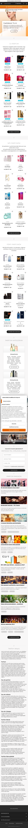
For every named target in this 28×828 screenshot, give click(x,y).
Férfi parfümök (14, 380)
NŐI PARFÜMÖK (14, 367)
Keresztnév (7, 459)
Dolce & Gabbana (16, 357)
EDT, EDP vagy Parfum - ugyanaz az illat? (13, 564)
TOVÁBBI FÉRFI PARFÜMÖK (14, 331)
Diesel (8, 384)
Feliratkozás (14, 470)
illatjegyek (4, 631)
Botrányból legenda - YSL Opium (10, 505)
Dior (11, 384)
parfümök (4, 531)
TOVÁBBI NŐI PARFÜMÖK (14, 233)
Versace (16, 362)
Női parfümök (14, 354)
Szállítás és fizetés (19, 823)
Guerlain (12, 360)
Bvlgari (8, 356)
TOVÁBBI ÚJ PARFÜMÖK (14, 131)
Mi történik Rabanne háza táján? (10, 487)
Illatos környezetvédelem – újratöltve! (12, 604)
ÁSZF (6, 823)
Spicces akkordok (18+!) (8, 624)
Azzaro (8, 382)
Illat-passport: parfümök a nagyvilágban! (12, 585)
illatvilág (4, 552)
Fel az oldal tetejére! (14, 808)
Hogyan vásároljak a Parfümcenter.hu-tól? (14, 441)
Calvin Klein (13, 356)
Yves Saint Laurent (16, 388)
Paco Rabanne (10, 362)
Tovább (14, 31)
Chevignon (17, 383)
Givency (16, 386)
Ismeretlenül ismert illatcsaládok (10, 544)
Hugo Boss (17, 360)
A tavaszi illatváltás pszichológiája (11, 523)
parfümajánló (5, 591)
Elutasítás (14, 423)
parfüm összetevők (19, 631)
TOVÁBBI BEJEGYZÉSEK (14, 637)
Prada (19, 387)
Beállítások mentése (14, 426)
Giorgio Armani (11, 359)
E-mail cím (7, 463)
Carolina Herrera (10, 383)
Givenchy (17, 359)
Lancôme (13, 361)
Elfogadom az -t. (14, 466)
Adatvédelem (11, 823)
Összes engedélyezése (14, 430)
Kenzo (8, 361)
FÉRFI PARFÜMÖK (14, 391)
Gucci (8, 360)
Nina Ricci (18, 361)
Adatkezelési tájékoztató (17, 466)
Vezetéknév (7, 454)
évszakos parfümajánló (13, 531)
